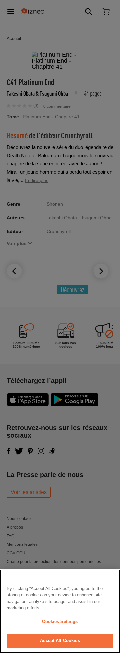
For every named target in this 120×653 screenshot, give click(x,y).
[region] (60, 611)
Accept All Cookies (60, 640)
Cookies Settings (60, 621)
